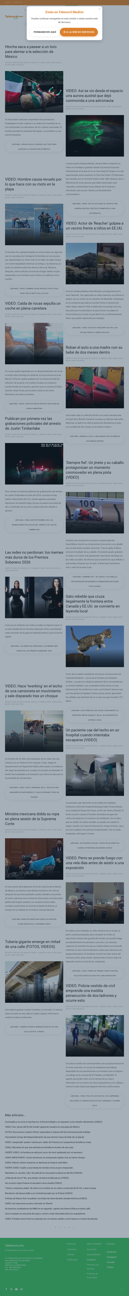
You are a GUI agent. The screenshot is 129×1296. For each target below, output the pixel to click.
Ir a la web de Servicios (78, 32)
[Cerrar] (99, 9)
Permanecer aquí (45, 32)
